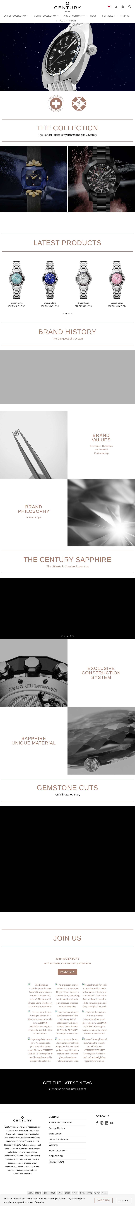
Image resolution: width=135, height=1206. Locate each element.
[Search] (129, 6)
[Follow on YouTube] (111, 1123)
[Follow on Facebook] (97, 1123)
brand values (101, 437)
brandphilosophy (34, 509)
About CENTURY (73, 16)
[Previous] (6, 57)
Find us (125, 16)
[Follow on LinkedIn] (106, 1123)
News (93, 16)
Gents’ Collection (45, 16)
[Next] (129, 57)
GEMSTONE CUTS (67, 788)
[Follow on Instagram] (101, 1123)
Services (107, 16)
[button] (116, 7)
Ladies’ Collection (15, 16)
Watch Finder (67, 21)
